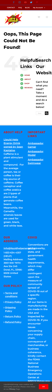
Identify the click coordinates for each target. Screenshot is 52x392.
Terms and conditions (11, 295)
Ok (43, 387)
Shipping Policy (10, 309)
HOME (27, 75)
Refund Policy (13, 322)
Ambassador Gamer (35, 145)
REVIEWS (28, 88)
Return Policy (13, 316)
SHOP (27, 83)
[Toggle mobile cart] (39, 17)
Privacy (12, 389)
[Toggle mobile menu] (47, 17)
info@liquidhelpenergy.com (14, 248)
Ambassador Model (35, 153)
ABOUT (27, 79)
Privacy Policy (13, 302)
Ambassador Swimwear (35, 161)
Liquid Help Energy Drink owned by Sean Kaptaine (13, 145)
